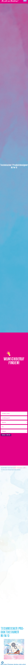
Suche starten (6, 435)
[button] (2, 662)
